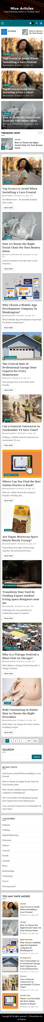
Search (8, 749)
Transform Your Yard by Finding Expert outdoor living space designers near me (20, 597)
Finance (5, 845)
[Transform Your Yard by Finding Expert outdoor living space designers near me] (22, 574)
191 (29, 741)
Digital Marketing (11, 298)
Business (8, 420)
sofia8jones (9, 65)
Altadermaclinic (10, 720)
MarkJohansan (10, 316)
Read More (8, 208)
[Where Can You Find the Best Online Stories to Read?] (22, 464)
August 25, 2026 (25, 316)
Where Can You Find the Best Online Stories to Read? (21, 483)
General (8, 530)
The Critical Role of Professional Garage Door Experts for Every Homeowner (19, 369)
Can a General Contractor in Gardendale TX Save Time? (21, 428)
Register (41, 23)
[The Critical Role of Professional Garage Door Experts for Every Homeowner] (22, 346)
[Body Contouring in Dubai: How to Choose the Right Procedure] (22, 692)
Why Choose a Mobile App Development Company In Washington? (19, 308)
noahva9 (7, 378)
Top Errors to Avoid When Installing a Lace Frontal (20, 60)
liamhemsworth (10, 433)
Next (35, 741)
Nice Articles (22, 8)
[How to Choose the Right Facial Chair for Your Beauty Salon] (7, 144)
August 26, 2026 (23, 65)
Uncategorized (10, 357)
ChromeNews (34, 1016)
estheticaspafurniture (14, 124)
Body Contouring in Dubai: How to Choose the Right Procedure (20, 713)
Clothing (6, 830)
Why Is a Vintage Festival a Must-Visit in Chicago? (20, 656)
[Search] (36, 23)
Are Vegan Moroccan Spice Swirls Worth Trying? (20, 538)
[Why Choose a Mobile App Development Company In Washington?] (22, 287)
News (15, 475)
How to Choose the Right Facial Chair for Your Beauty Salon (21, 119)
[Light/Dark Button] (31, 23)
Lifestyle (7, 54)
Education (6, 840)
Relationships (8, 871)
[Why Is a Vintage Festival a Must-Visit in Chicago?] (22, 637)
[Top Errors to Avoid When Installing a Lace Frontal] (22, 171)
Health (7, 703)
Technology (7, 876)
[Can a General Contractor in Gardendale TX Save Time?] (22, 408)
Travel (5, 881)
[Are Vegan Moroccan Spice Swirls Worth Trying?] (22, 519)
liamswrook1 (9, 606)
